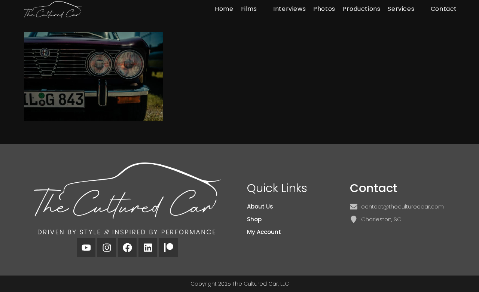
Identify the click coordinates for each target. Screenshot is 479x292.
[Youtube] (86, 247)
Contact (373, 188)
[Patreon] (168, 247)
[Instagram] (106, 247)
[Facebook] (127, 247)
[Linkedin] (147, 247)
